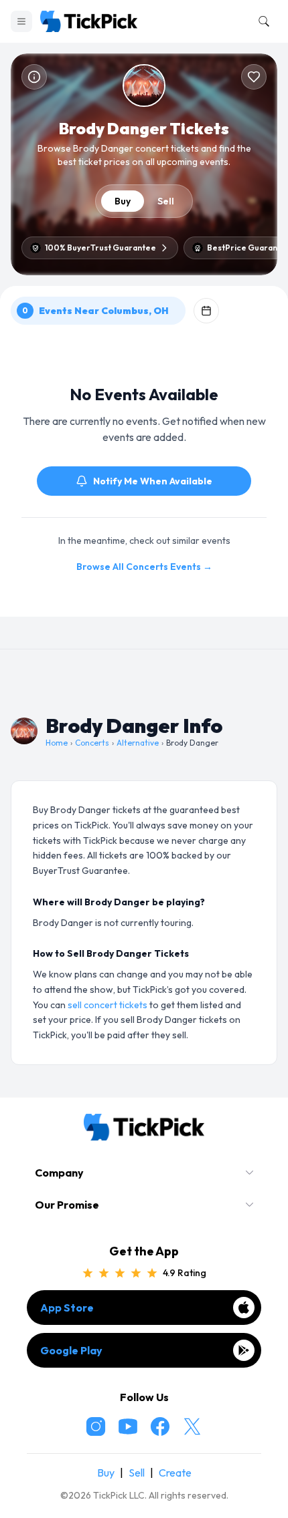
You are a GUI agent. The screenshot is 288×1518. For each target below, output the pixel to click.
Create (175, 1472)
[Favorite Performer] (254, 77)
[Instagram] (95, 1426)
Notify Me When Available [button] (152, 481)
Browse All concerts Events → (144, 567)
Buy (123, 201)
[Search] (261, 21)
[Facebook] (160, 1426)
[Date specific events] (206, 310)
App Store (67, 1307)
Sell (165, 201)
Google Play (71, 1350)
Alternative (138, 743)
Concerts (92, 743)
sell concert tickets (107, 1005)
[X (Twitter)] (192, 1426)
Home (57, 743)
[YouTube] (128, 1426)
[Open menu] (21, 21)
